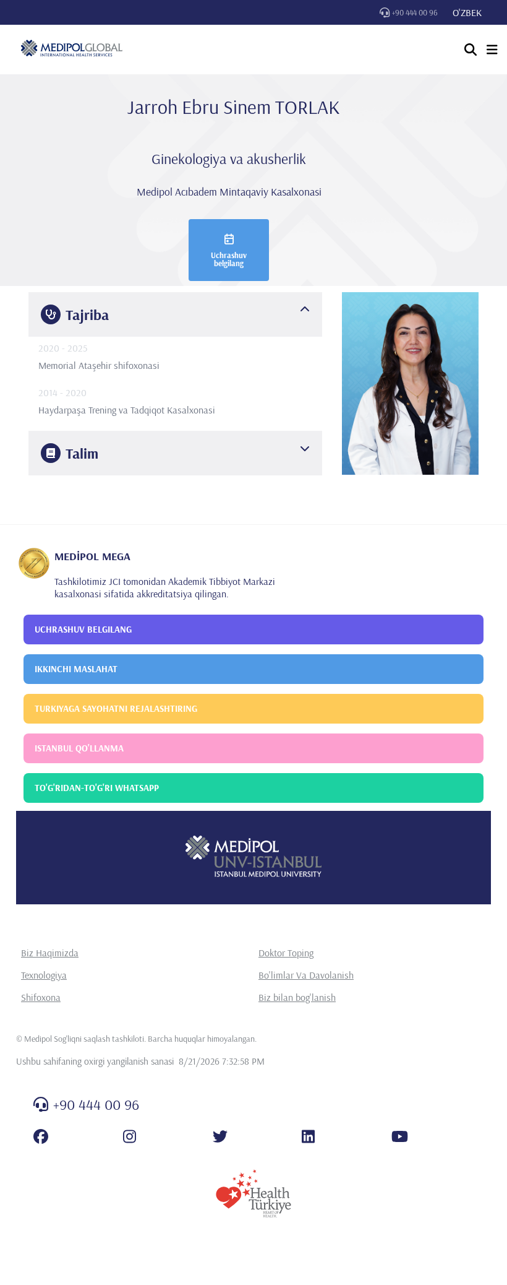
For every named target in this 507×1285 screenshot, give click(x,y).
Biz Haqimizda (50, 952)
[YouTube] (399, 1136)
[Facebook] (40, 1136)
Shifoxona (41, 997)
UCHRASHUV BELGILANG (83, 629)
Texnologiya (44, 975)
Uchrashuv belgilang (229, 259)
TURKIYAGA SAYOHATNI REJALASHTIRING (116, 708)
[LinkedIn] (308, 1136)
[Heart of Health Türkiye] (253, 1193)
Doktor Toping (285, 952)
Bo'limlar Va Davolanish (306, 975)
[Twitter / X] (220, 1136)
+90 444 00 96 (415, 12)
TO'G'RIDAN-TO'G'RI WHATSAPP (97, 788)
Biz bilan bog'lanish (297, 997)
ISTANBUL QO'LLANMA (79, 748)
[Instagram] (129, 1136)
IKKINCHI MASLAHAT (76, 669)
